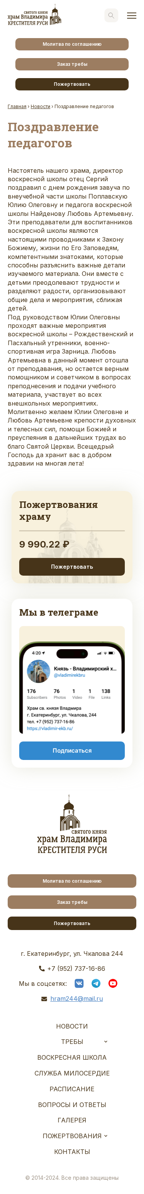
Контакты (72, 1152)
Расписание (72, 1089)
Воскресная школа (72, 1057)
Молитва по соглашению (72, 44)
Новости (72, 1026)
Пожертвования (72, 1136)
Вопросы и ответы (72, 1105)
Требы (72, 1041)
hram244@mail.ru (76, 998)
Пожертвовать (72, 84)
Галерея (72, 1120)
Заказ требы (72, 64)
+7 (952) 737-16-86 (76, 968)
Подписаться (72, 750)
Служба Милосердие (72, 1073)
